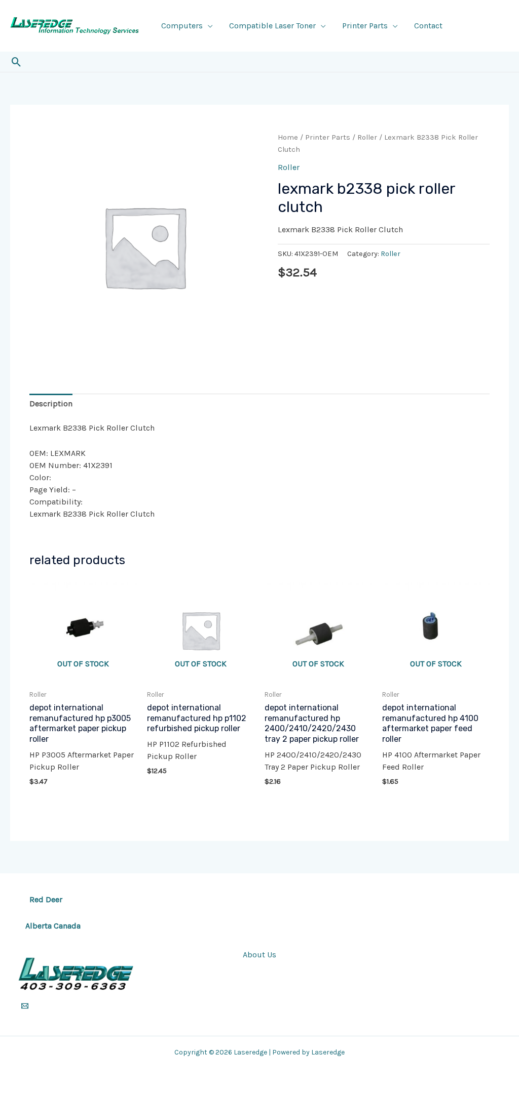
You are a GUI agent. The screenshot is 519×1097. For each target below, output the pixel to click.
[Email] (24, 1006)
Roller (367, 137)
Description (50, 403)
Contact (428, 25)
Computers (182, 25)
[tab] (50, 404)
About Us (259, 954)
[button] (16, 62)
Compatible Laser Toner (272, 25)
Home (288, 137)
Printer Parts (365, 25)
